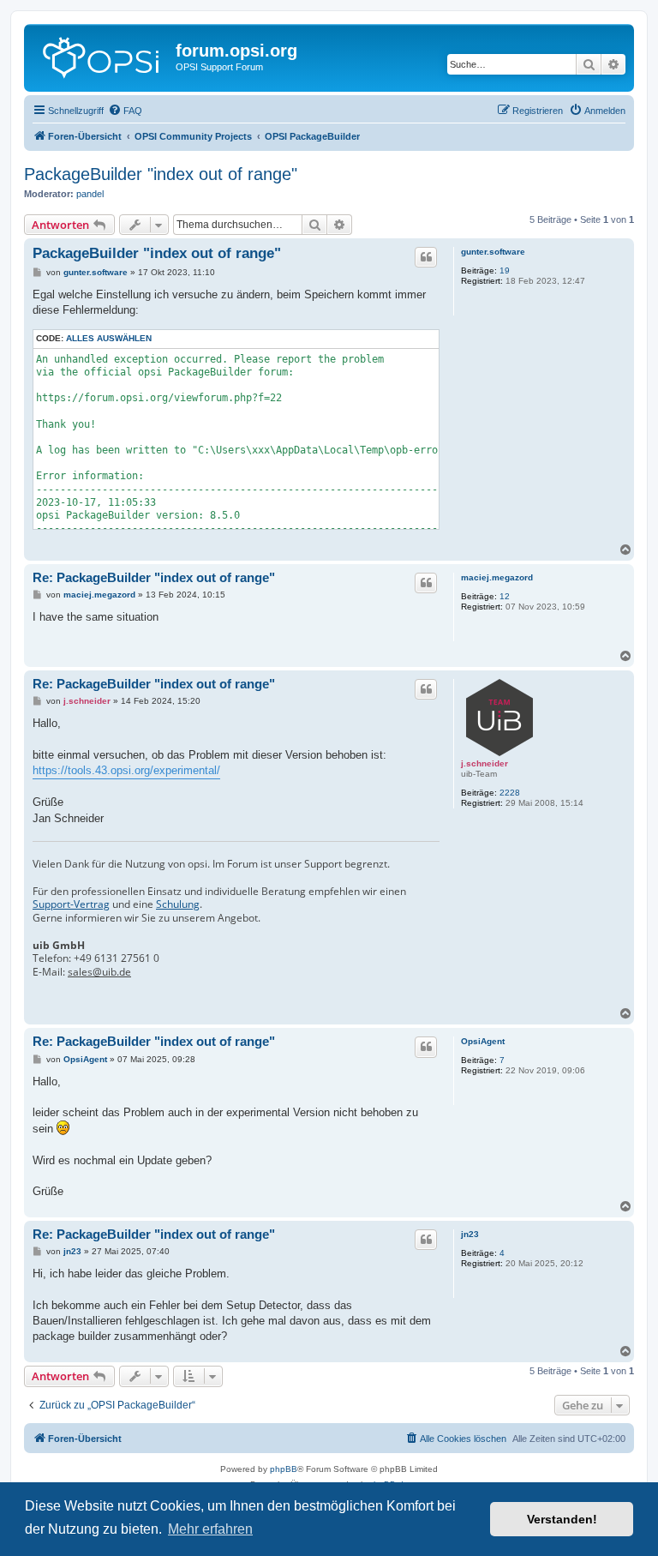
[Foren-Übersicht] (102, 55)
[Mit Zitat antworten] (426, 257)
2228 (509, 792)
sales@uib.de (99, 972)
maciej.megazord (497, 577)
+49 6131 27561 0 (116, 958)
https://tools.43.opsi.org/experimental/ (126, 770)
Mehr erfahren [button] (210, 1529)
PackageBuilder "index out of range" (160, 174)
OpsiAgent (483, 1041)
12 (504, 596)
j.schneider (484, 763)
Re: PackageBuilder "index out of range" (154, 577)
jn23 (470, 1234)
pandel (90, 194)
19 (504, 270)
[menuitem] (125, 110)
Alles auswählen (109, 338)
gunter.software (493, 251)
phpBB (283, 1469)
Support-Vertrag (71, 904)
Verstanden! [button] (562, 1519)
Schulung (178, 904)
